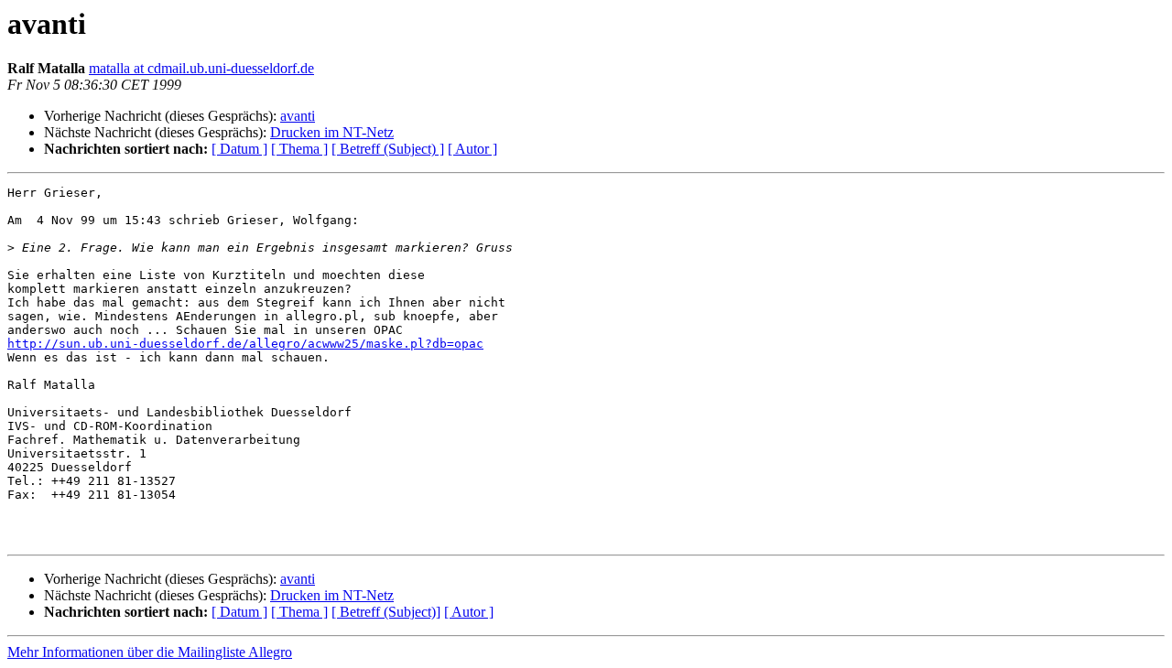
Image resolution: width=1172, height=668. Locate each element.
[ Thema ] (299, 148)
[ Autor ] (472, 148)
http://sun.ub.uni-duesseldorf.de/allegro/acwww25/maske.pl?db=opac (245, 343)
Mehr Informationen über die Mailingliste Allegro (149, 652)
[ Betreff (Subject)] (385, 612)
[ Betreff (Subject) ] (387, 148)
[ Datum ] (239, 148)
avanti (297, 116)
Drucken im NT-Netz (332, 132)
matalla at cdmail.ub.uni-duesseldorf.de (201, 68)
